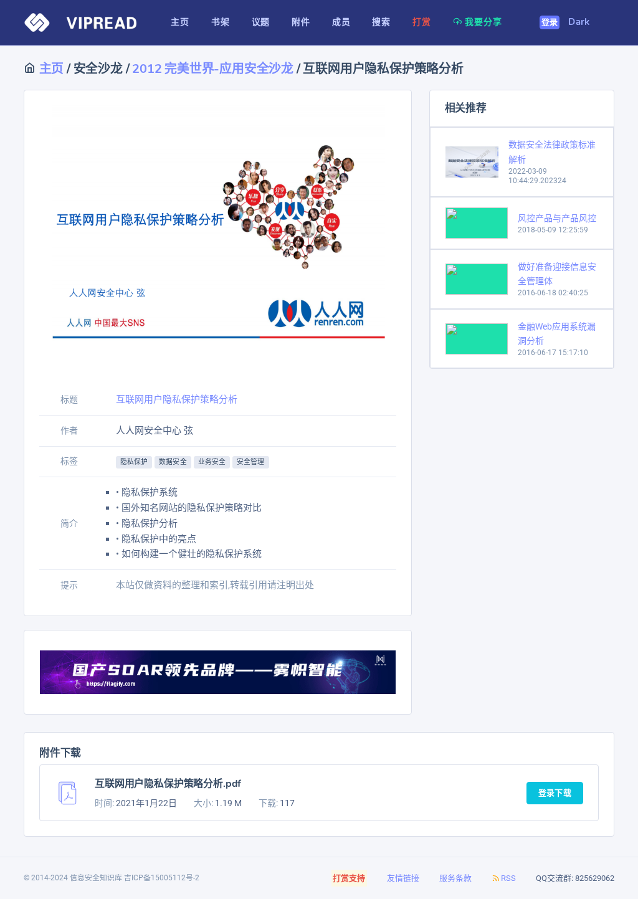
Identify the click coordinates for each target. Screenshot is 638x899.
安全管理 (250, 462)
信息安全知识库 (96, 877)
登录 (549, 22)
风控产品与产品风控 (557, 218)
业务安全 (212, 462)
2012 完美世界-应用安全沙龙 (212, 68)
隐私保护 (134, 462)
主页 (50, 68)
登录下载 (554, 793)
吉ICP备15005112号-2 (161, 877)
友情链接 (403, 878)
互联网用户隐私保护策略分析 (176, 399)
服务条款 (455, 878)
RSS (508, 878)
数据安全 (172, 462)
